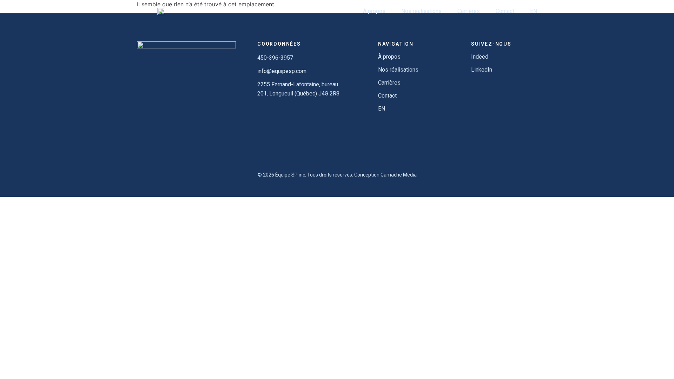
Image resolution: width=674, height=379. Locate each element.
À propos (374, 11)
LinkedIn (481, 69)
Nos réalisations (421, 11)
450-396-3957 (275, 57)
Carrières (468, 11)
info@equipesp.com (281, 71)
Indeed (479, 56)
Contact (505, 11)
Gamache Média (399, 175)
